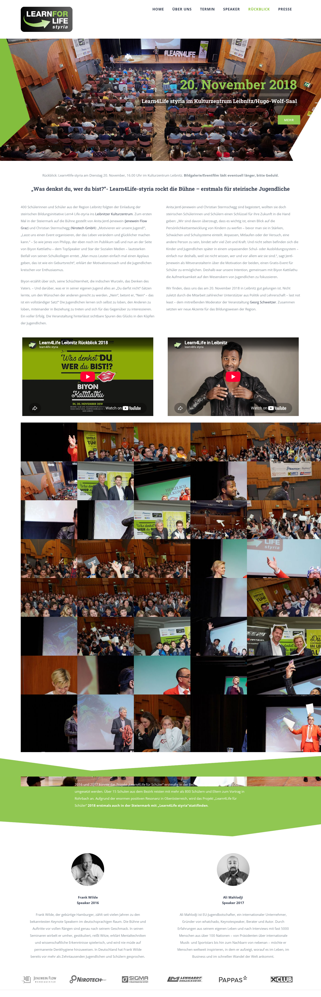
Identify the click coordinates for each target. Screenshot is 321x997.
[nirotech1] (88, 975)
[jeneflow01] (39, 975)
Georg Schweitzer (263, 302)
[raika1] (281, 975)
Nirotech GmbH (83, 228)
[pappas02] (233, 975)
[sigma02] (136, 975)
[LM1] (185, 975)
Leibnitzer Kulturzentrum (114, 214)
